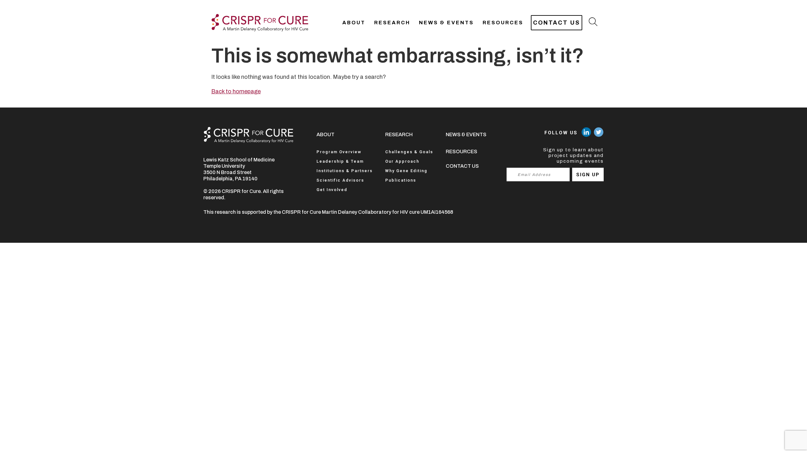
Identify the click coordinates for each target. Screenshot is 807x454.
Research (392, 22)
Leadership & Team (340, 161)
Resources (503, 22)
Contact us (556, 23)
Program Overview (339, 151)
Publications (400, 180)
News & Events (446, 22)
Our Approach (402, 161)
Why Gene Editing (406, 170)
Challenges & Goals (409, 151)
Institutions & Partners (344, 170)
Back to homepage (236, 91)
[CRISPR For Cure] (260, 23)
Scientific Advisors (340, 180)
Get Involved (331, 189)
